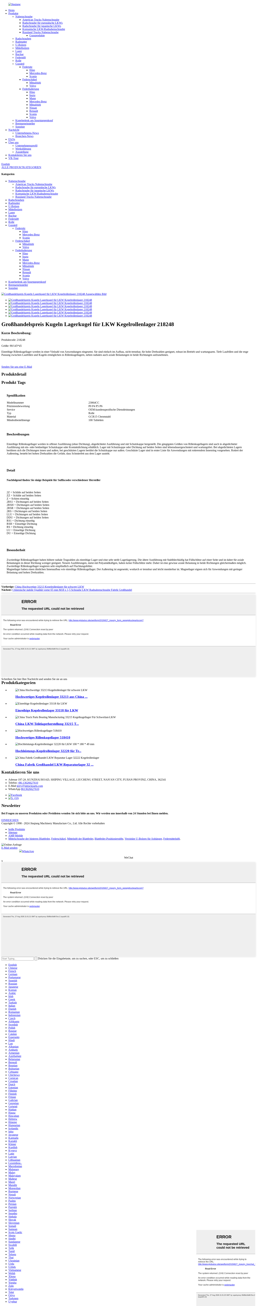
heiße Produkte (16, 829)
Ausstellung (21, 151)
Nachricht (13, 129)
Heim (11, 10)
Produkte (13, 13)
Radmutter (21, 41)
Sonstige (20, 126)
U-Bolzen (20, 44)
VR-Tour (13, 158)
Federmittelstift (171, 838)
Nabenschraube (24, 16)
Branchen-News (24, 136)
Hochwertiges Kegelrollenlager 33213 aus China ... (51, 697)
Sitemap (12, 832)
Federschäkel (29, 79)
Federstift (20, 57)
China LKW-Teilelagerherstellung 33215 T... (47, 724)
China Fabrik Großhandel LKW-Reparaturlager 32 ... (54, 764)
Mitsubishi (35, 82)
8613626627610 (30, 789)
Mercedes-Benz (38, 73)
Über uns (13, 142)
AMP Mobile (15, 835)
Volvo (32, 85)
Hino (32, 70)
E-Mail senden (9, 847)
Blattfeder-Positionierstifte (109, 838)
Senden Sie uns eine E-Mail (16, 366)
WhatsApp (28, 851)
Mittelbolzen (22, 48)
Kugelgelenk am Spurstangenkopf (34, 120)
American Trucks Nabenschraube (40, 19)
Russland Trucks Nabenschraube (40, 32)
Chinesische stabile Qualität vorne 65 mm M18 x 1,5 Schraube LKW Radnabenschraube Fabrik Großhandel (72, 589)
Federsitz (27, 66)
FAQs (11, 139)
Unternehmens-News (27, 132)
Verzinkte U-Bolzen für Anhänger (143, 838)
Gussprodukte (37, 35)
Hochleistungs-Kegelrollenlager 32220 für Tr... (48, 751)
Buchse (19, 54)
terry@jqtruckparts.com (30, 785)
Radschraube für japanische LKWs (41, 25)
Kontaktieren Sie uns (19, 155)
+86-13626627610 (27, 782)
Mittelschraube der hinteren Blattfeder (29, 838)
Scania (33, 76)
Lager (18, 51)
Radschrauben (23, 38)
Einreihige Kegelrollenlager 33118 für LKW (46, 710)
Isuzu (32, 95)
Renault (33, 110)
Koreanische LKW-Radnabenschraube (43, 29)
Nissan (33, 107)
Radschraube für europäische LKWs (42, 22)
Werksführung (23, 148)
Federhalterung (30, 88)
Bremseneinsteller (25, 123)
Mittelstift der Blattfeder (80, 838)
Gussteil (19, 63)
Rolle (18, 60)
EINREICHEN (10, 820)
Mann (32, 98)
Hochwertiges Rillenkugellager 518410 (42, 737)
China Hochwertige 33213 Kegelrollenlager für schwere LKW (49, 586)
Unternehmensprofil (26, 145)
